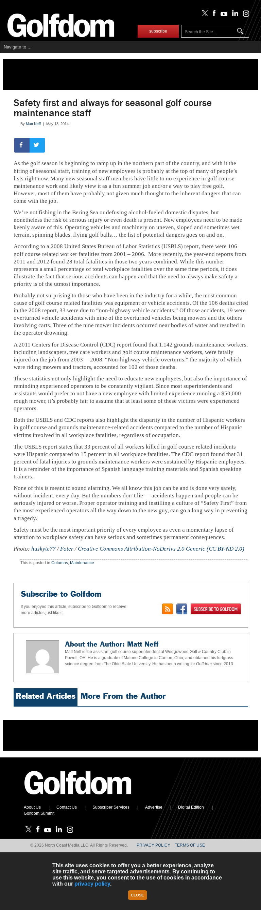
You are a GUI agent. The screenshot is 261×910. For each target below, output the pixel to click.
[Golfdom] (78, 797)
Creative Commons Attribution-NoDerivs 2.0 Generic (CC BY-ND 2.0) (161, 549)
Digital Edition (191, 807)
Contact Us (66, 807)
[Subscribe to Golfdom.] (216, 609)
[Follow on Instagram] (244, 15)
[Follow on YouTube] (222, 15)
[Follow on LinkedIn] (234, 15)
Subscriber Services (110, 807)
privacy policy (92, 884)
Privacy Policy (153, 845)
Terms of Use (190, 845)
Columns (59, 562)
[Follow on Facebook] (213, 15)
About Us (32, 807)
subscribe (158, 31)
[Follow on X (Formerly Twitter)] (203, 15)
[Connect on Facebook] (181, 609)
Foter (66, 549)
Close (137, 895)
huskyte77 (43, 549)
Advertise (153, 807)
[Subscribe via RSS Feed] (167, 609)
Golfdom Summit (39, 813)
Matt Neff (33, 124)
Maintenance (82, 562)
